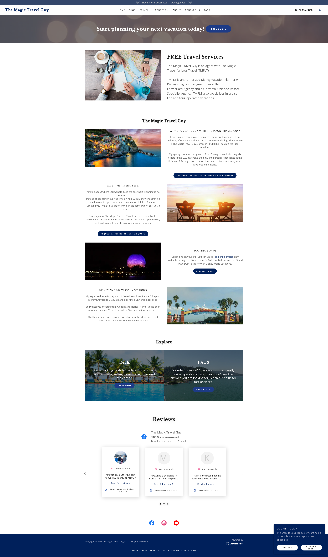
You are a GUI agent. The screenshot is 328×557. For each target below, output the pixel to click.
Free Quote (218, 29)
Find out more (205, 271)
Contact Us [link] (192, 10)
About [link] (177, 10)
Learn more (124, 385)
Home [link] (121, 10)
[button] (145, 10)
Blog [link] (166, 550)
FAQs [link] (207, 10)
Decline (287, 547)
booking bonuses (224, 256)
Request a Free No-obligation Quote (123, 234)
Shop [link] (132, 10)
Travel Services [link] (150, 550)
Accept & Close (311, 547)
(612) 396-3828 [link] (303, 10)
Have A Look (203, 389)
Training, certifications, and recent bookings (205, 175)
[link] (52, 10)
